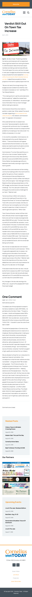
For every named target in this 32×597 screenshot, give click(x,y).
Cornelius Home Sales (12, 441)
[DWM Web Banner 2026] (16, 490)
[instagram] (17, 565)
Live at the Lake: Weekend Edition (15, 508)
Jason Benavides (16, 581)
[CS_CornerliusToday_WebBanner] (16, 477)
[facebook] (14, 565)
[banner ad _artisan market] (16, 469)
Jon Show (16, 575)
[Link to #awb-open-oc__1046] (28, 13)
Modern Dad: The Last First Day (14, 435)
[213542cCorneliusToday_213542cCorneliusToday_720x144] (16, 484)
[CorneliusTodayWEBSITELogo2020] (16, 550)
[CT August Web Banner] (16, 462)
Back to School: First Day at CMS (15, 448)
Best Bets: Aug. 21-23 (11, 514)
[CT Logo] (8, 11)
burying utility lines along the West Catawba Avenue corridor (15, 77)
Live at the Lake (10, 529)
